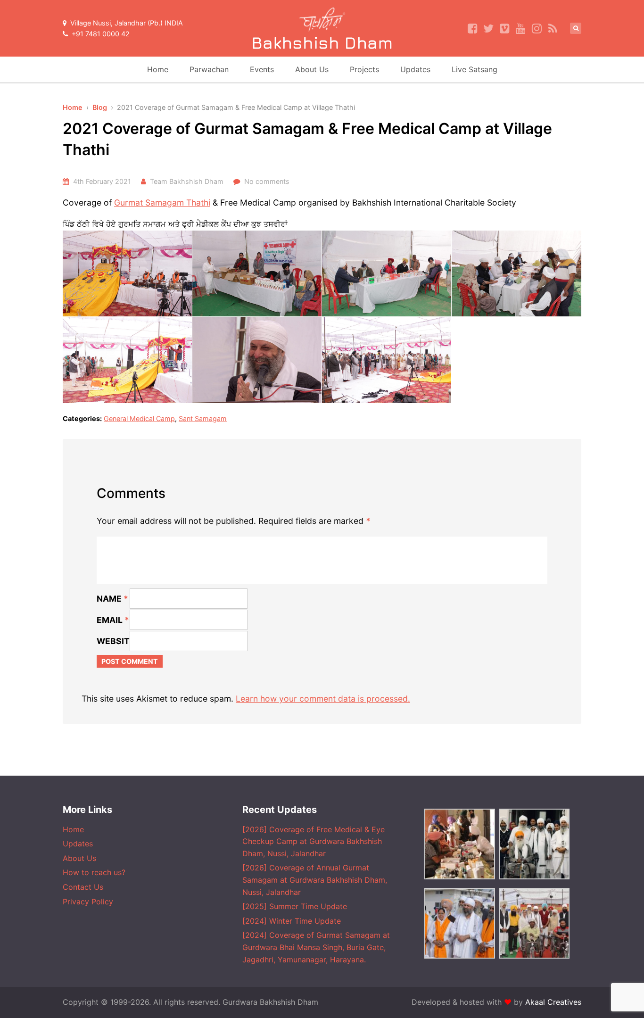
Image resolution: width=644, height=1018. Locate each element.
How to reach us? (94, 872)
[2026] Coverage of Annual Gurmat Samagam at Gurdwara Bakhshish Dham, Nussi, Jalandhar (314, 879)
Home (157, 69)
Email (113, 620)
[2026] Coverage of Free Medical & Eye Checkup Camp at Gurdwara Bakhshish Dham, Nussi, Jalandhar (313, 841)
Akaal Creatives (553, 1002)
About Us (312, 69)
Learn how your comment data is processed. (323, 698)
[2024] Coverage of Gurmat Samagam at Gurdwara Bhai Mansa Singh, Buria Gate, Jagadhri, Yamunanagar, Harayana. (316, 947)
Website (116, 641)
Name (112, 599)
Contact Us (83, 887)
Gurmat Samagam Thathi (162, 202)
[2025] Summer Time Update (294, 906)
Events (262, 69)
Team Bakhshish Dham (186, 181)
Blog (99, 107)
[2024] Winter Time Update (291, 921)
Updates (415, 69)
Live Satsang (474, 69)
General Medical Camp (139, 418)
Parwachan (209, 69)
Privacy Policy (88, 901)
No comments (266, 181)
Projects (364, 69)
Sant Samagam (203, 418)
